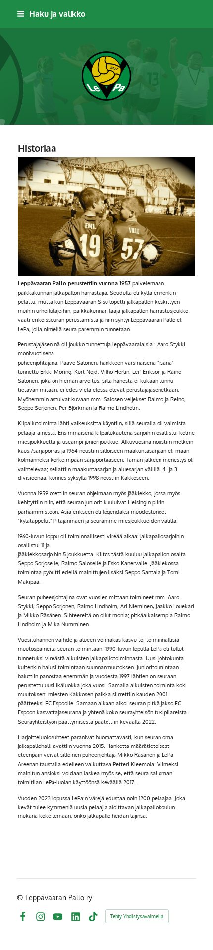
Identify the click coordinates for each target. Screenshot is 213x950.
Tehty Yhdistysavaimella (136, 916)
